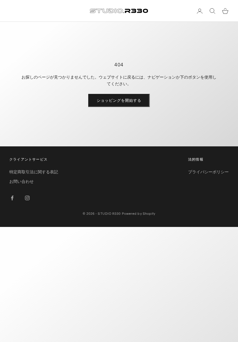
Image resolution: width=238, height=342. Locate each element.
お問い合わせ (21, 181)
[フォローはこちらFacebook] (12, 198)
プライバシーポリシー (208, 171)
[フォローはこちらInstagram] (27, 198)
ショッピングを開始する (119, 100)
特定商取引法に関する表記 (33, 171)
